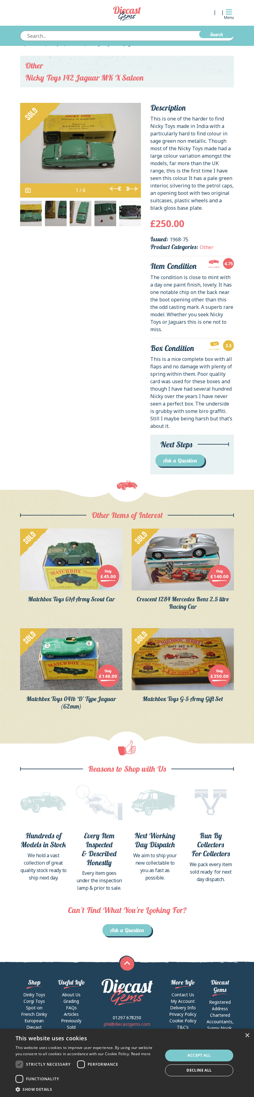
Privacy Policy (182, 1014)
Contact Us (183, 995)
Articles (71, 1014)
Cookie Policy (182, 1021)
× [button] (247, 1035)
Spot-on (34, 1008)
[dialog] (127, 1063)
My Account (183, 1001)
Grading (71, 1001)
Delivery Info (183, 1008)
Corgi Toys (34, 1001)
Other (34, 65)
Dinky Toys (34, 995)
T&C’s (183, 1027)
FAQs (71, 1008)
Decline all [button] (199, 1070)
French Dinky (34, 1014)
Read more (141, 1053)
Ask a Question (180, 460)
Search (216, 34)
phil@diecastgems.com (127, 1024)
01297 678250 (127, 1017)
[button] (87, 1089)
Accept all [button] (199, 1055)
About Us (71, 995)
